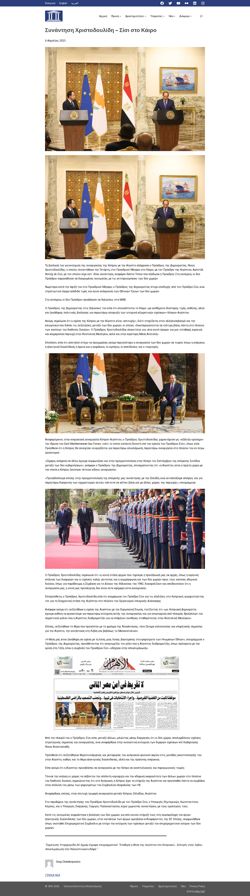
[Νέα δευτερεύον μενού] (174, 16)
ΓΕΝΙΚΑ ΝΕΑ (52, 875)
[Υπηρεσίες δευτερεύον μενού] (164, 16)
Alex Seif (200, 891)
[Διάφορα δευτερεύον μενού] (191, 16)
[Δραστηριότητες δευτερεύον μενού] (145, 16)
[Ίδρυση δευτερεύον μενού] (120, 16)
